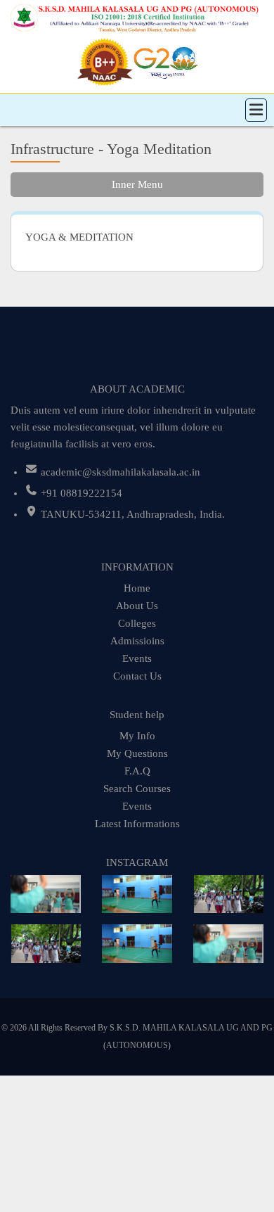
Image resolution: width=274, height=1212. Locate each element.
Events (137, 658)
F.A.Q (137, 771)
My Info (137, 735)
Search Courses (137, 788)
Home (137, 588)
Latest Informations (137, 823)
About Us (137, 605)
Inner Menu (137, 184)
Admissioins (137, 640)
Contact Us (137, 676)
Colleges (137, 623)
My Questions (137, 753)
